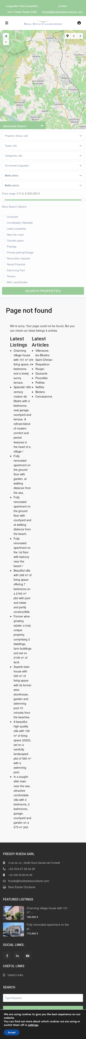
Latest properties (16, 228)
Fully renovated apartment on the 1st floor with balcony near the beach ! (22, 552)
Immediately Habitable (20, 222)
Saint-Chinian (43, 360)
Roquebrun (42, 364)
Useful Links (15, 975)
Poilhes (40, 382)
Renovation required (18, 258)
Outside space (15, 240)
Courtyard (12, 216)
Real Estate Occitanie (21, 887)
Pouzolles (41, 378)
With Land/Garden (17, 281)
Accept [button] (11, 1032)
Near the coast (15, 234)
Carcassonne (43, 396)
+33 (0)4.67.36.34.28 (21, 869)
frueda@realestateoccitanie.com (62, 12)
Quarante (41, 373)
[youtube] (27, 955)
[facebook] (7, 955)
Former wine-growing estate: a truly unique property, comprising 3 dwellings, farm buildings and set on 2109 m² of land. (22, 639)
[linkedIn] (17, 955)
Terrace (11, 275)
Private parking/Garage (20, 252)
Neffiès (39, 387)
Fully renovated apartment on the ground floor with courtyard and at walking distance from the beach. (22, 515)
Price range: (9, 193)
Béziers (40, 392)
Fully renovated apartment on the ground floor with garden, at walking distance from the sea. (22, 474)
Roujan (39, 369)
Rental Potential (16, 264)
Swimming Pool (16, 270)
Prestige (11, 246)
